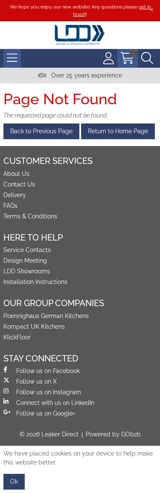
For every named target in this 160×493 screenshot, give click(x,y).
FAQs (10, 205)
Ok (14, 481)
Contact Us (19, 184)
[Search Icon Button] (147, 58)
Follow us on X (36, 381)
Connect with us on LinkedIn (55, 402)
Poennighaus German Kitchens (46, 315)
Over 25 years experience (85, 75)
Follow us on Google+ (46, 413)
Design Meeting (25, 260)
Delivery (14, 195)
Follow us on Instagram (48, 392)
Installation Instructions (35, 281)
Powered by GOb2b (113, 434)
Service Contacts (27, 249)
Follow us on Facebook (48, 370)
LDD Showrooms (26, 271)
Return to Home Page (118, 131)
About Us (16, 173)
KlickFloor (17, 337)
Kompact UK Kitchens (34, 326)
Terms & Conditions (30, 216)
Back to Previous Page (41, 131)
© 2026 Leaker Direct (49, 434)
